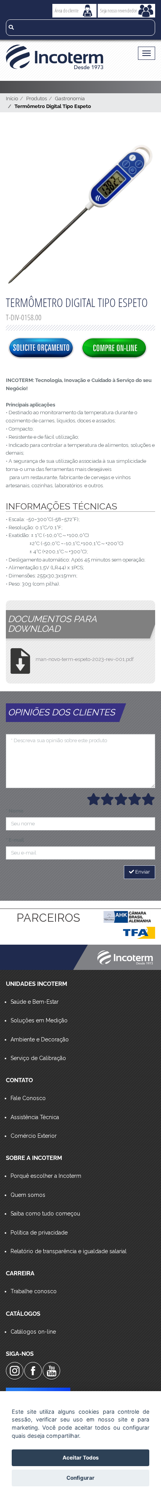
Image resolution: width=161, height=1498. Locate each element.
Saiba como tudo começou (45, 1213)
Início (12, 98)
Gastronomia (70, 98)
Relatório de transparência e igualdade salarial (69, 1251)
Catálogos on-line (33, 1332)
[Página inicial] (64, 57)
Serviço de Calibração (38, 1058)
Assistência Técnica (35, 1117)
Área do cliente (67, 10)
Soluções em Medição (39, 1020)
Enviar (142, 872)
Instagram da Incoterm (14, 1370)
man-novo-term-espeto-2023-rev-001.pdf (85, 659)
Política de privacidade (39, 1232)
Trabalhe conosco (34, 1291)
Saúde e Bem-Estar (35, 1002)
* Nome (14, 811)
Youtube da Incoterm (51, 1370)
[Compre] (114, 349)
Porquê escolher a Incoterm (46, 1176)
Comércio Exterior (34, 1136)
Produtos (36, 98)
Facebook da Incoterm (33, 1370)
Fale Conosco (28, 1098)
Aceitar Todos (81, 1457)
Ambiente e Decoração (40, 1039)
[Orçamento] (41, 349)
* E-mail (15, 840)
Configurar (80, 1478)
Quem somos (28, 1195)
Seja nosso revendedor (118, 10)
